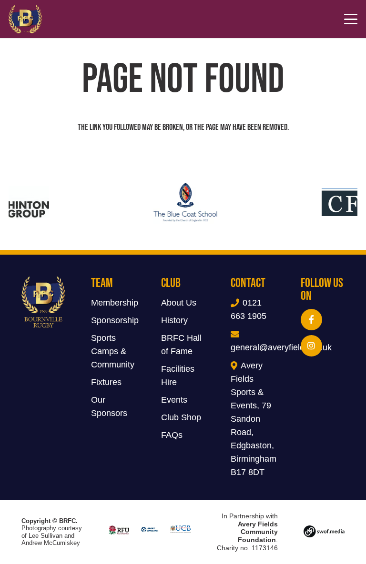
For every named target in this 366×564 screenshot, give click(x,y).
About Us (178, 302)
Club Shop (181, 417)
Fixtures (106, 382)
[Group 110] (324, 532)
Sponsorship (115, 320)
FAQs (172, 435)
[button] (351, 19)
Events (174, 400)
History (174, 320)
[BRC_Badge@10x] (25, 19)
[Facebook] (311, 319)
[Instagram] (311, 345)
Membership (114, 302)
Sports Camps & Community (112, 351)
